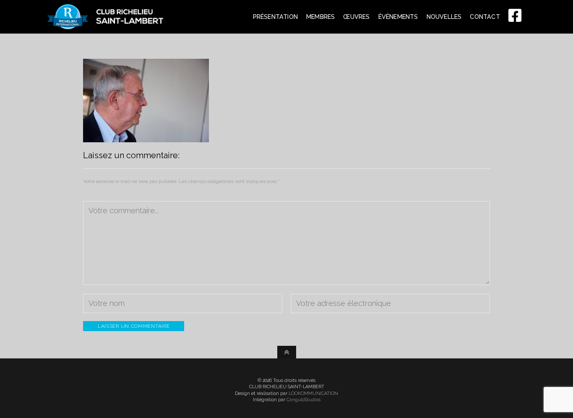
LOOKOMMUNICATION (313, 393)
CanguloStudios (303, 399)
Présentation (275, 16)
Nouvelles (444, 16)
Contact (485, 16)
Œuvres (356, 16)
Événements (398, 16)
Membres (320, 16)
